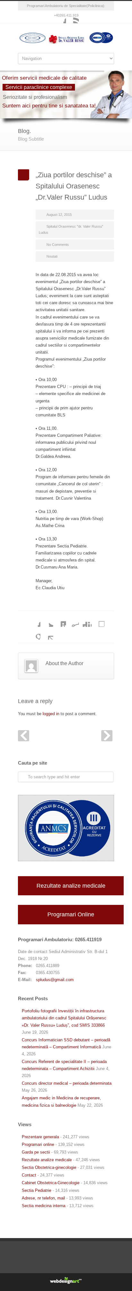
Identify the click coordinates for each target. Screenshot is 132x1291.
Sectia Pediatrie (36, 1190)
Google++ (34, 633)
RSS (72, 17)
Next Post (106, 735)
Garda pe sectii (36, 1152)
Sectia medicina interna (43, 1205)
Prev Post (23, 735)
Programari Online (70, 914)
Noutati (51, 256)
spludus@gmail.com (55, 979)
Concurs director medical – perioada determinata (66, 1083)
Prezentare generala (40, 1136)
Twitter (46, 620)
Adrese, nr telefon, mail (43, 1198)
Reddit (72, 620)
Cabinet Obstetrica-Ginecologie (50, 1182)
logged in (51, 713)
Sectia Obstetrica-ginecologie (49, 1167)
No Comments (57, 244)
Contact (29, 1175)
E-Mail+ (46, 633)
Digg (85, 620)
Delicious (98, 620)
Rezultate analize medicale (71, 886)
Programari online (38, 1144)
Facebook (59, 17)
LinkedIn (59, 620)
